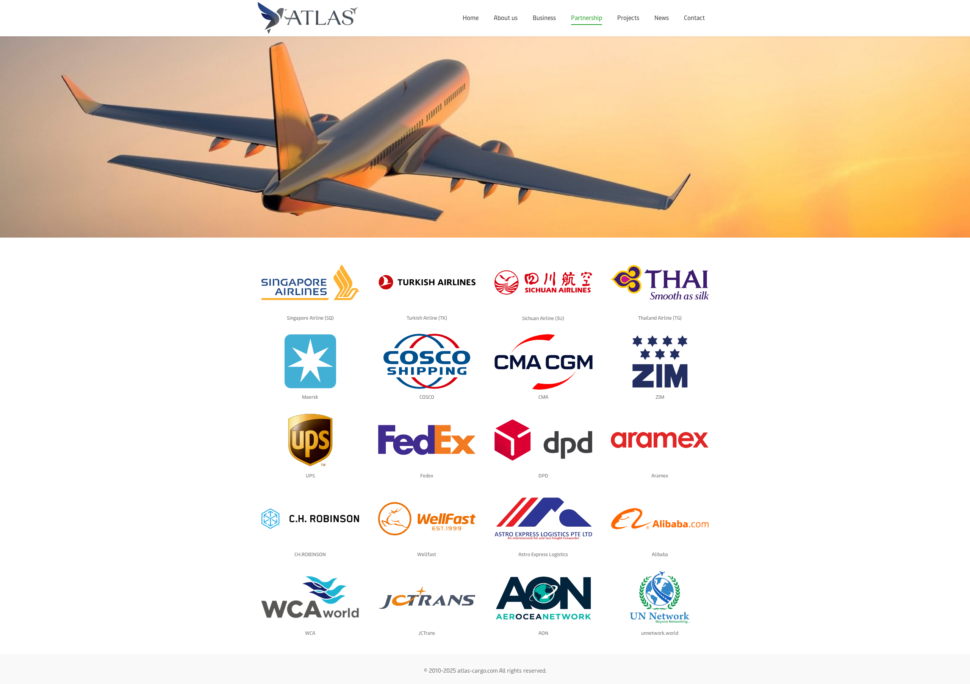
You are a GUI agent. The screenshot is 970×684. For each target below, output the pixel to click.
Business (544, 18)
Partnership (586, 18)
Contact (694, 18)
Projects (628, 18)
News (661, 18)
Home (471, 18)
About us (506, 18)
